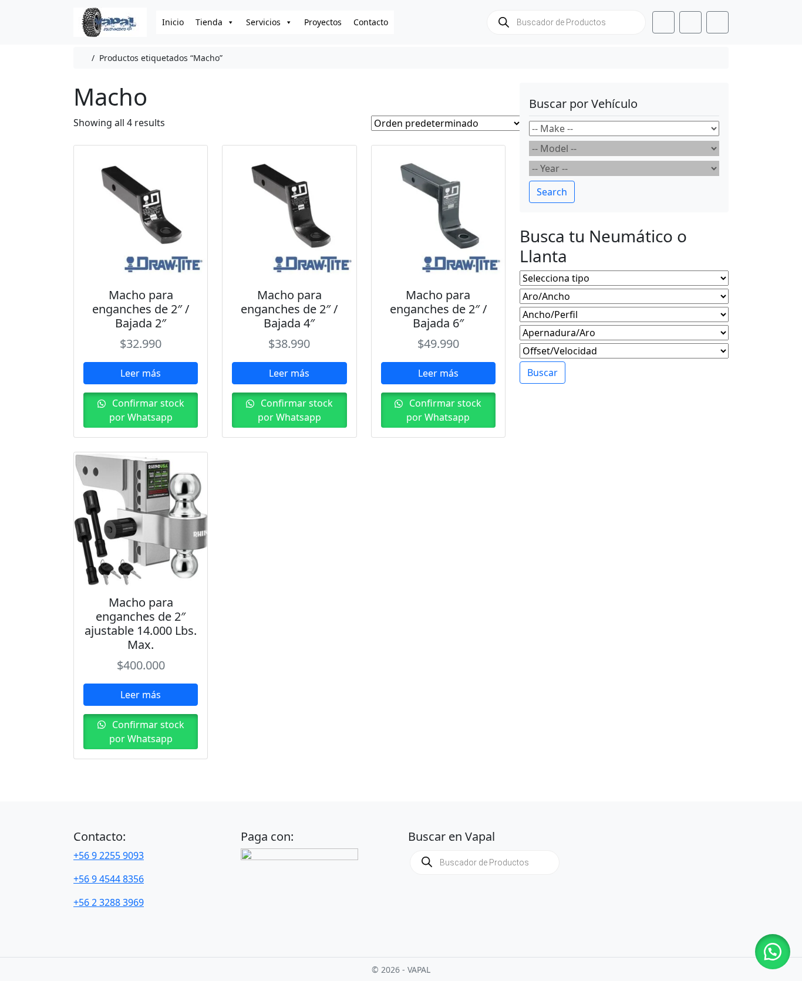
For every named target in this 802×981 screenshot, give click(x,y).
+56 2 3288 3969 (108, 902)
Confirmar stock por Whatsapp (146, 410)
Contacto (370, 22)
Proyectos (323, 22)
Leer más (140, 373)
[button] (772, 951)
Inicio (173, 22)
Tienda (209, 22)
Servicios (263, 22)
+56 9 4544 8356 (108, 878)
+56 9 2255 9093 (108, 855)
